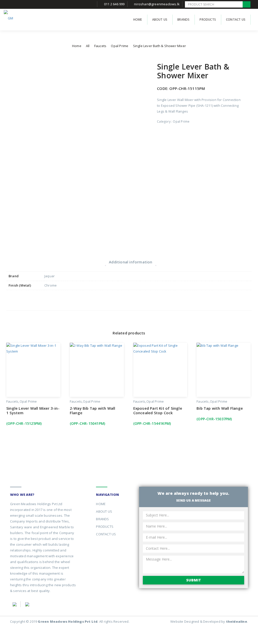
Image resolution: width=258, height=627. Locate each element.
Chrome (50, 285)
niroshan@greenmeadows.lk (157, 4)
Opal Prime (119, 46)
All (88, 46)
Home (76, 46)
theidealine (236, 621)
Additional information (130, 261)
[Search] (246, 4)
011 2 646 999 (114, 4)
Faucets (100, 46)
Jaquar (49, 276)
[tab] (130, 262)
